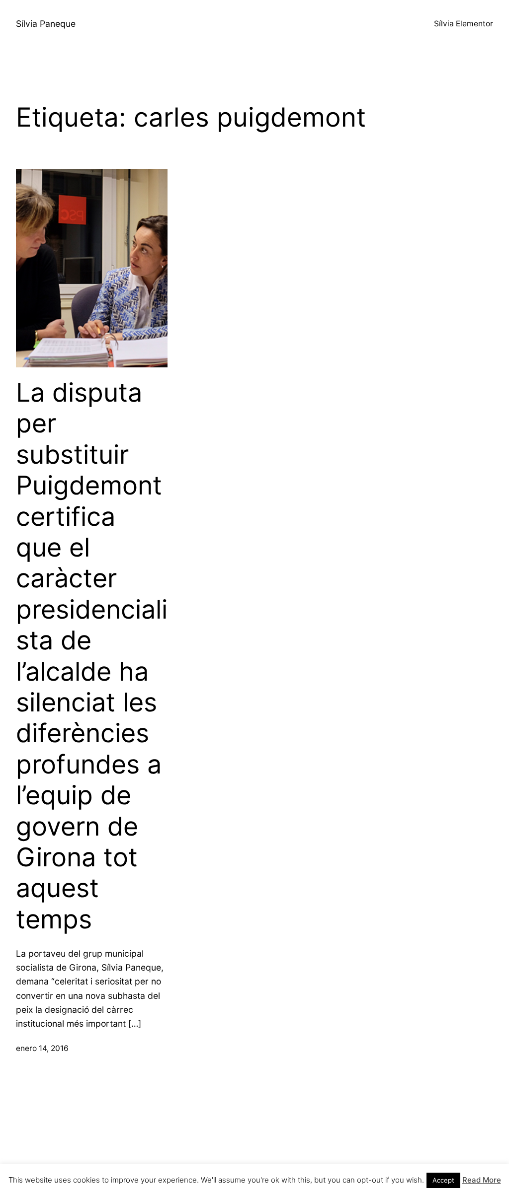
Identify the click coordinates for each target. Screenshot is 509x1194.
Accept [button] (443, 1180)
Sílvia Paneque (46, 23)
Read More (481, 1180)
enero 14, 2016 (42, 1048)
